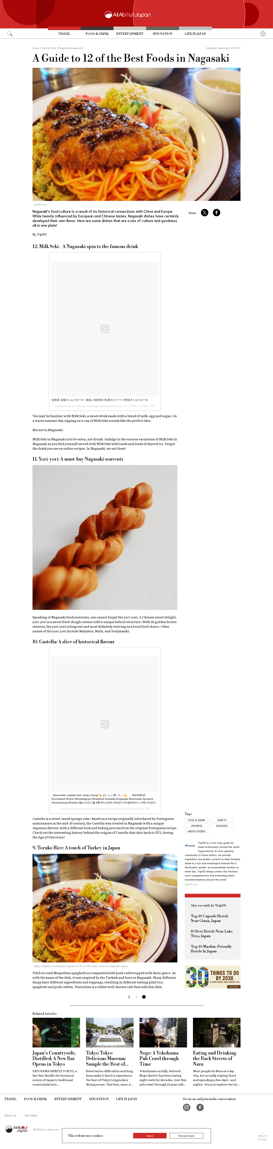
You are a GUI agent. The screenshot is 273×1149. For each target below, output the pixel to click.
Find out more (186, 1135)
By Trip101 (39, 234)
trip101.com (40, 204)
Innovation (162, 34)
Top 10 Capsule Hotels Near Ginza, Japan (209, 918)
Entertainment (130, 34)
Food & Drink (97, 34)
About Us (10, 1115)
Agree (150, 1135)
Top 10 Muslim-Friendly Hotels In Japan (211, 949)
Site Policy (31, 1115)
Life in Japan (195, 34)
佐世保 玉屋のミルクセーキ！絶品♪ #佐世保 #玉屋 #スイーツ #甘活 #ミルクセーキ (100, 399)
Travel (64, 34)
